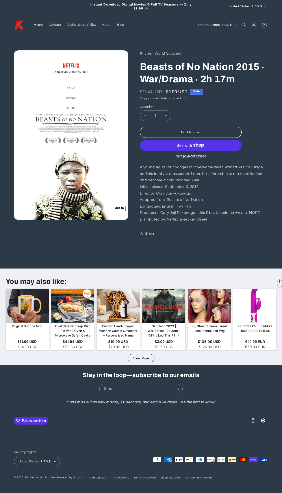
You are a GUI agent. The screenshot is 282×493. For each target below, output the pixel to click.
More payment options (191, 156)
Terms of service (145, 477)
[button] (244, 25)
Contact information (198, 477)
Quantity (146, 106)
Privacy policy (120, 477)
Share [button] (149, 233)
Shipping (146, 98)
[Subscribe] (177, 389)
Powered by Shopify (69, 477)
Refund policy (97, 477)
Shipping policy (170, 477)
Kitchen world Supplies (40, 477)
